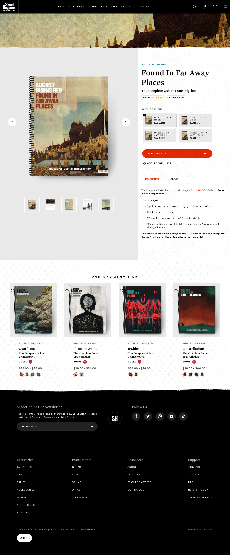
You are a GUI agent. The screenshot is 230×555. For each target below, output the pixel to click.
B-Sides (133, 348)
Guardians (27, 348)
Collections (81, 497)
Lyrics (76, 489)
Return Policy (198, 489)
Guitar (76, 467)
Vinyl (20, 474)
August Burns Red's (193, 190)
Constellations (194, 348)
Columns (133, 474)
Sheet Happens (45, 529)
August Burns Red (153, 64)
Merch (21, 497)
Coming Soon (136, 489)
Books (23, 362)
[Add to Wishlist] (12, 291)
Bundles (23, 512)
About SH (133, 467)
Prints (21, 482)
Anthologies (26, 505)
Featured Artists (139, 482)
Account (194, 474)
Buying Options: (152, 109)
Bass (75, 474)
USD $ (23, 538)
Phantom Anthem (86, 348)
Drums (76, 482)
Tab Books (24, 467)
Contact (194, 467)
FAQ (191, 482)
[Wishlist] (215, 7)
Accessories (26, 489)
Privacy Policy (87, 529)
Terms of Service (200, 497)
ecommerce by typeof (200, 529)
